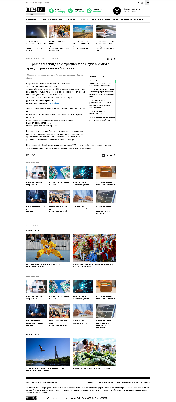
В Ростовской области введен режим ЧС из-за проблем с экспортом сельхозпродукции (82, 44)
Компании (57, 19)
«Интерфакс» (54, 103)
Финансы (70, 19)
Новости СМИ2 (32, 226)
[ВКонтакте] (107, 59)
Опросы (147, 382)
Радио (98, 382)
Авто (115, 19)
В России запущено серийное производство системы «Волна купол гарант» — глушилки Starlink (36, 46)
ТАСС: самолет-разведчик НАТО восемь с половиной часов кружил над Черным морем (101, 104)
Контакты (106, 382)
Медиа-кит (115, 382)
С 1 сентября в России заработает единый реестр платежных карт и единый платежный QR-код (106, 46)
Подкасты (44, 19)
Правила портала (128, 382)
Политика (83, 19)
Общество (96, 19)
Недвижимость (128, 19)
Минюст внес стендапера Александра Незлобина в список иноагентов (102, 120)
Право (107, 19)
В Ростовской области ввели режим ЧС (100, 112)
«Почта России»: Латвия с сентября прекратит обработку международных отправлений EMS (102, 93)
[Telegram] (111, 59)
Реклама (90, 382)
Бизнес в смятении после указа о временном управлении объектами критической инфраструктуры (59, 46)
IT (140, 19)
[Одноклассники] (114, 59)
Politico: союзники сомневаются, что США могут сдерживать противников (101, 83)
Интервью (31, 19)
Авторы (139, 382)
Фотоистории (32, 230)
